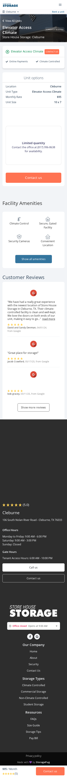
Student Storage (34, 704)
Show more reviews (33, 407)
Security (34, 664)
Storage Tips (33, 732)
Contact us (33, 177)
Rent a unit (58, 11)
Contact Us (33, 670)
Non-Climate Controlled (33, 698)
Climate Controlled (33, 685)
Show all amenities (33, 259)
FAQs (33, 719)
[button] (30, 636)
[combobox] (33, 626)
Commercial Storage (33, 691)
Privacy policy (33, 756)
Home (33, 651)
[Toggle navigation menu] (61, 5)
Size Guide (33, 725)
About (33, 658)
